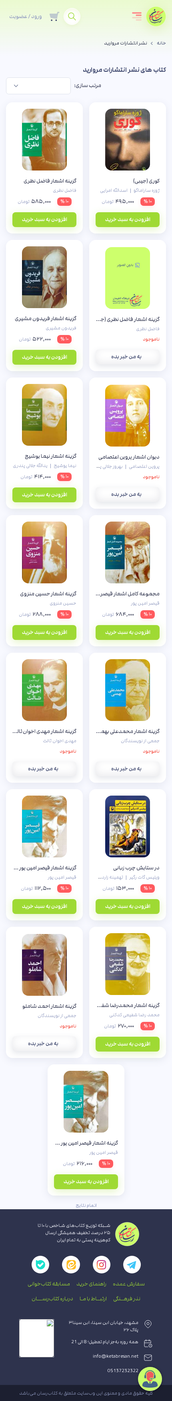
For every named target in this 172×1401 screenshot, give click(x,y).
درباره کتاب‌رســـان (52, 1298)
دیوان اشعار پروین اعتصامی (129, 457)
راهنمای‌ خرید (91, 1283)
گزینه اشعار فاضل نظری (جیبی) (128, 319)
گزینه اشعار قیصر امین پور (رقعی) (44, 867)
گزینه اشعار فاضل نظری (50, 181)
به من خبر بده (126, 356)
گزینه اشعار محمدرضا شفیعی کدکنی (128, 1005)
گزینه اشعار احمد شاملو (49, 1006)
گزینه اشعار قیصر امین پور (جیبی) (86, 1143)
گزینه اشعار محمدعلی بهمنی (128, 731)
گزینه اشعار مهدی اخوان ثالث (44, 731)
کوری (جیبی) (146, 181)
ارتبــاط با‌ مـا (93, 1298)
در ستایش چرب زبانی (136, 867)
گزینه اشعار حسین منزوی (48, 593)
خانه (161, 43)
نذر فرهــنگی (126, 1298)
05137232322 (123, 1371)
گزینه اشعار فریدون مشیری (45, 318)
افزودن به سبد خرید (127, 219)
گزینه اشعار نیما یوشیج (50, 456)
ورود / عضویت (25, 16)
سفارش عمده (129, 1283)
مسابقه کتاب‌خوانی (49, 1283)
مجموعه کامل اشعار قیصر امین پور (128, 593)
